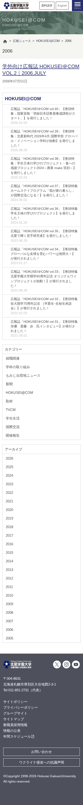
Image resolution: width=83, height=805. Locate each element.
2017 (9, 535)
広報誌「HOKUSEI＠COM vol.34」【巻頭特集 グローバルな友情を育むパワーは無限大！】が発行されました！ (44, 256)
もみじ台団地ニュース (23, 375)
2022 (9, 493)
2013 (9, 570)
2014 (9, 561)
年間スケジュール (17, 736)
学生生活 (13, 418)
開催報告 (13, 435)
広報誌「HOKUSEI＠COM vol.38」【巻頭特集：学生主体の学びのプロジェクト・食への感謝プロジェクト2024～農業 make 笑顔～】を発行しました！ (43, 168)
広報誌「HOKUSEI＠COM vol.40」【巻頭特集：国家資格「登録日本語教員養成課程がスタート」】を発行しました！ (43, 116)
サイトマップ (13, 719)
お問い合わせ (41, 752)
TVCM (11, 410)
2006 (9, 630)
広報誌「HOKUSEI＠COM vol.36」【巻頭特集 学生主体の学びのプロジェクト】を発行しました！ (44, 215)
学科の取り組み (18, 367)
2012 (9, 578)
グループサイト (15, 713)
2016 (9, 544)
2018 (9, 527)
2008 (9, 612)
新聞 (9, 384)
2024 (9, 475)
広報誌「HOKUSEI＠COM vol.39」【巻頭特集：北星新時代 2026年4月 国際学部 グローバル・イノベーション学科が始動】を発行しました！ (44, 140)
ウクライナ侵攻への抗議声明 (41, 762)
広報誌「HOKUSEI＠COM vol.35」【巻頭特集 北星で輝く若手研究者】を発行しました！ (44, 235)
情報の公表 (12, 731)
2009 (9, 604)
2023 (9, 484)
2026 (9, 458)
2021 (9, 501)
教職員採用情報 (15, 725)
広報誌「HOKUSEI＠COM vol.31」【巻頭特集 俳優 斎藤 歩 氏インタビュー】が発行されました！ (44, 328)
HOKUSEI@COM (23, 98)
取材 (9, 401)
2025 (9, 467)
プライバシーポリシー (20, 707)
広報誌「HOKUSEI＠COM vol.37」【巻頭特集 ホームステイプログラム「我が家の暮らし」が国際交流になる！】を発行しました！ (44, 193)
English (62, 5)
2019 (9, 518)
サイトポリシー (15, 702)
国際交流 (13, 427)
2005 (9, 638)
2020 (9, 510)
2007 (9, 621)
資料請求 (46, 5)
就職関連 (13, 358)
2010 (9, 595)
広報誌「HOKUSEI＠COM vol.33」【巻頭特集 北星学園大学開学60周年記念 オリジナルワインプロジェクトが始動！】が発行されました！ (44, 281)
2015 (9, 552)
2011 (9, 587)
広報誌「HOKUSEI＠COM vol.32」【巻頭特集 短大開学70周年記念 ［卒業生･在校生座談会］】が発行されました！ (44, 306)
